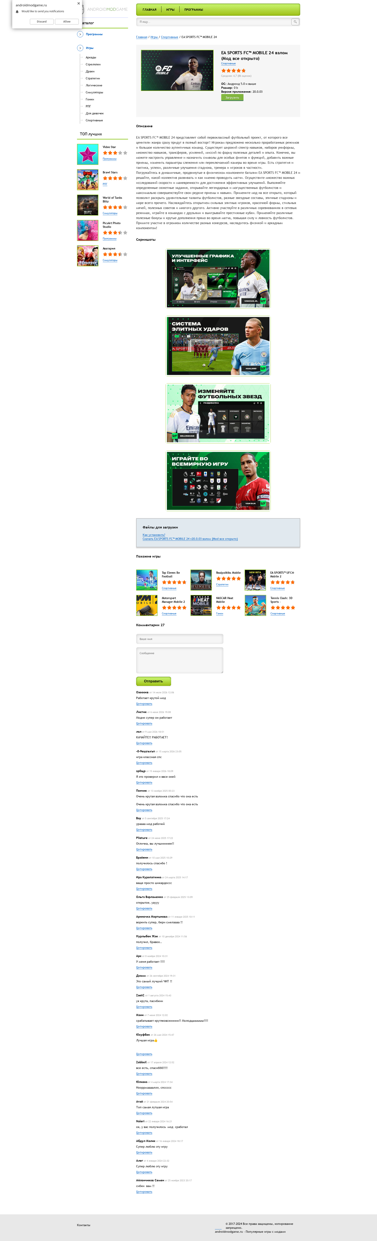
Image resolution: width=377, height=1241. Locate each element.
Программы (193, 10)
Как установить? (154, 535)
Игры (170, 10)
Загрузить (232, 97)
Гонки (219, 613)
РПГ (105, 184)
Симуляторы (110, 213)
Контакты (83, 1225)
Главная (149, 10)
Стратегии (222, 584)
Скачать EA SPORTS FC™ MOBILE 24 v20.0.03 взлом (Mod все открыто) (190, 539)
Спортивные (228, 63)
